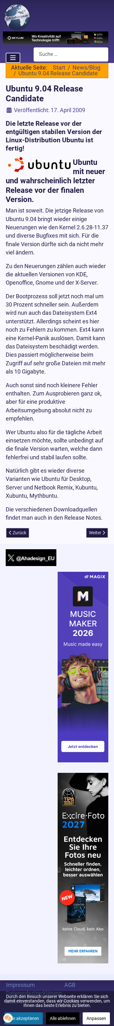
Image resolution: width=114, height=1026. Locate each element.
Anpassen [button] (96, 1018)
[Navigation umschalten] (13, 58)
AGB (69, 985)
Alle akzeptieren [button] (23, 1018)
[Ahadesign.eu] (17, 16)
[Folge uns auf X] (31, 557)
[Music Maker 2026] (83, 666)
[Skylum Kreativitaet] (56, 37)
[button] (8, 1018)
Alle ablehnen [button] (63, 1018)
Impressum (20, 985)
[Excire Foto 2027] (83, 868)
